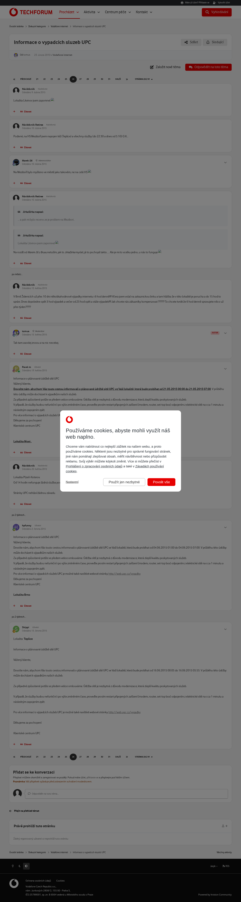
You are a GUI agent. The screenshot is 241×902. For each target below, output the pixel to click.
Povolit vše (161, 482)
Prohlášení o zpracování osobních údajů (94, 466)
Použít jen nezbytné (124, 482)
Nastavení (72, 481)
